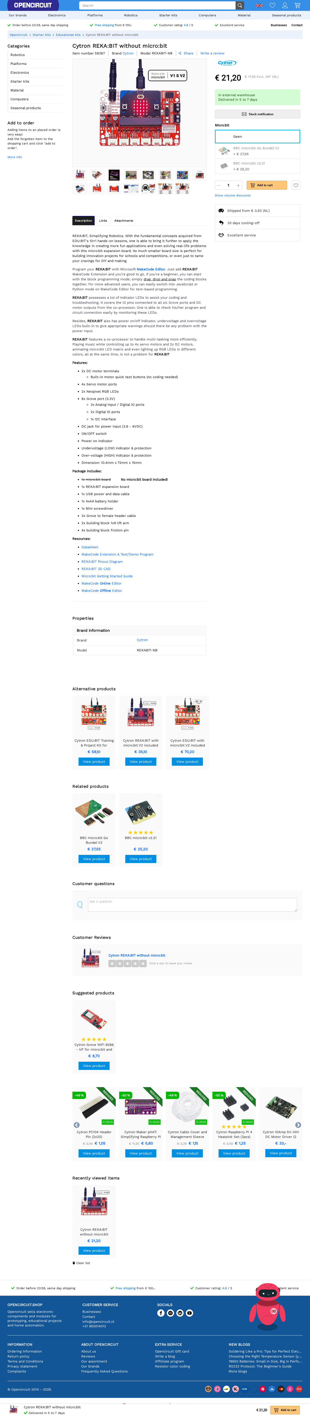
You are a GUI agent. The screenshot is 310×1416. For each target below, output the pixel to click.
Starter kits (168, 15)
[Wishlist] (269, 5)
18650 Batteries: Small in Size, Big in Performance (266, 1361)
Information (19, 1344)
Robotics (131, 15)
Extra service (168, 1344)
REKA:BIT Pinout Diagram (102, 562)
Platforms (95, 15)
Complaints (16, 1371)
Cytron (142, 640)
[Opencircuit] (32, 5)
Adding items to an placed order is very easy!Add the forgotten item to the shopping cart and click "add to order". (33, 139)
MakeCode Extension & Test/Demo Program (117, 554)
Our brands (18, 15)
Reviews (88, 1356)
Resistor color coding (172, 1366)
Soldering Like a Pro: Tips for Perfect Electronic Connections (266, 1351)
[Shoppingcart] (294, 5)
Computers (207, 15)
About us (88, 1351)
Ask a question (101, 901)
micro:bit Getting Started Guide (107, 576)
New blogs (239, 1344)
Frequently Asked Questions (104, 1371)
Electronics (57, 15)
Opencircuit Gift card (172, 1351)
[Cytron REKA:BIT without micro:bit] (80, 175)
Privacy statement (22, 1366)
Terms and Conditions (25, 1361)
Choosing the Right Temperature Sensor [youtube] (266, 1356)
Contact (297, 25)
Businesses (279, 25)
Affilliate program (169, 1361)
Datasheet (89, 547)
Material (244, 15)
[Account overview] (281, 5)
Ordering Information (24, 1351)
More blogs (238, 1371)
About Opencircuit (100, 1344)
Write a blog (165, 1356)
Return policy (18, 1356)
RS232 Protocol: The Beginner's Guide (260, 1366)
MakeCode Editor (101, 583)
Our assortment (94, 1361)
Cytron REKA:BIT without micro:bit (136, 955)
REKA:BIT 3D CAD (96, 569)
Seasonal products (286, 15)
